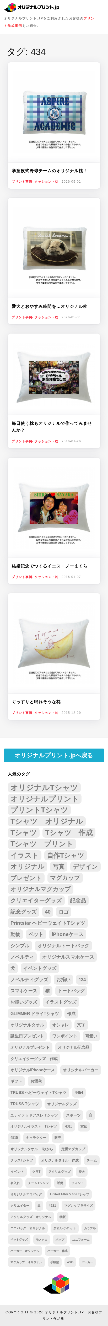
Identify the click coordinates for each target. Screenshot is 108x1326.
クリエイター (19, 1205)
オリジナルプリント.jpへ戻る (54, 755)
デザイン (85, 866)
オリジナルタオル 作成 (60, 1160)
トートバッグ (71, 990)
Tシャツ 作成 (69, 832)
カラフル (90, 1228)
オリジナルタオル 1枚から (31, 1149)
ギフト (16, 1081)
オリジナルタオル (27, 1024)
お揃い (63, 979)
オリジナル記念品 (73, 1047)
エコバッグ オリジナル (27, 1228)
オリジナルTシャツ (44, 787)
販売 (58, 1138)
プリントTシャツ (39, 810)
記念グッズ (23, 912)
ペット (36, 934)
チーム (92, 1160)
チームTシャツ (38, 1183)
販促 (60, 1183)
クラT (36, 1172)
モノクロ (41, 1239)
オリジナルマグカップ (40, 889)
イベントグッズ (39, 968)
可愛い (91, 1036)
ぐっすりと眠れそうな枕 (36, 701)
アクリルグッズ (59, 1172)
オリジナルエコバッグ (26, 1194)
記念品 (78, 900)
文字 (81, 1024)
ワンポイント (64, 1036)
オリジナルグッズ (62, 1104)
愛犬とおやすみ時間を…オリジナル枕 (50, 306)
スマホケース (23, 990)
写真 (59, 866)
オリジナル (27, 866)
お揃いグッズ (23, 1002)
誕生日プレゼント (27, 1036)
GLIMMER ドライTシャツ (34, 1013)
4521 (52, 1205)
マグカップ (65, 877)
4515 (14, 1138)
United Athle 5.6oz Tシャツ (69, 1194)
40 (48, 912)
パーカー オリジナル (24, 1250)
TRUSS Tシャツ (24, 1104)
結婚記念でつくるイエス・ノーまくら (50, 566)
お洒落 (36, 1081)
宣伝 (83, 1126)
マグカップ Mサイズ (78, 1205)
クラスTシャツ (21, 1160)
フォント (77, 1183)
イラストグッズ (61, 1002)
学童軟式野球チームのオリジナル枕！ (50, 170)
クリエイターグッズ (36, 900)
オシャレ (60, 1024)
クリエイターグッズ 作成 (34, 1058)
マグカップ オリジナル (26, 1262)
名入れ (15, 1183)
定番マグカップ (73, 1149)
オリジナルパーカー (80, 1070)
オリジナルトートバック (63, 945)
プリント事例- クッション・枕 (35, 181)
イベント (17, 1172)
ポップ (60, 1239)
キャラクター (36, 1138)
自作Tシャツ (65, 855)
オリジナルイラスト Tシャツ (33, 1126)
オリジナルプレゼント (30, 1047)
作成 (71, 1013)
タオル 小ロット (64, 1228)
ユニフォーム (81, 1239)
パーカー (87, 1262)
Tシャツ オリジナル (46, 821)
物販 (63, 1217)
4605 (70, 1262)
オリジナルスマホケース (68, 957)
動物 (15, 934)
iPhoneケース (68, 934)
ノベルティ (22, 957)
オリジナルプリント (44, 799)
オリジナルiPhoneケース (32, 1070)
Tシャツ (23, 832)
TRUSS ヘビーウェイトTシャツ (38, 1093)
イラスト (24, 855)
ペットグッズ (19, 1239)
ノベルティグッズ (29, 979)
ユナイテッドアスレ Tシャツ (34, 1115)
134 (82, 979)
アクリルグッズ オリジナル (30, 1217)
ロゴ (64, 912)
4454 (79, 1093)
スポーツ (73, 1115)
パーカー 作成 (57, 1250)
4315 (68, 1126)
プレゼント (26, 877)
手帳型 (54, 1262)
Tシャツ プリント (41, 844)
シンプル (19, 945)
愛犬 (82, 1172)
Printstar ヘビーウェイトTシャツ (47, 923)
